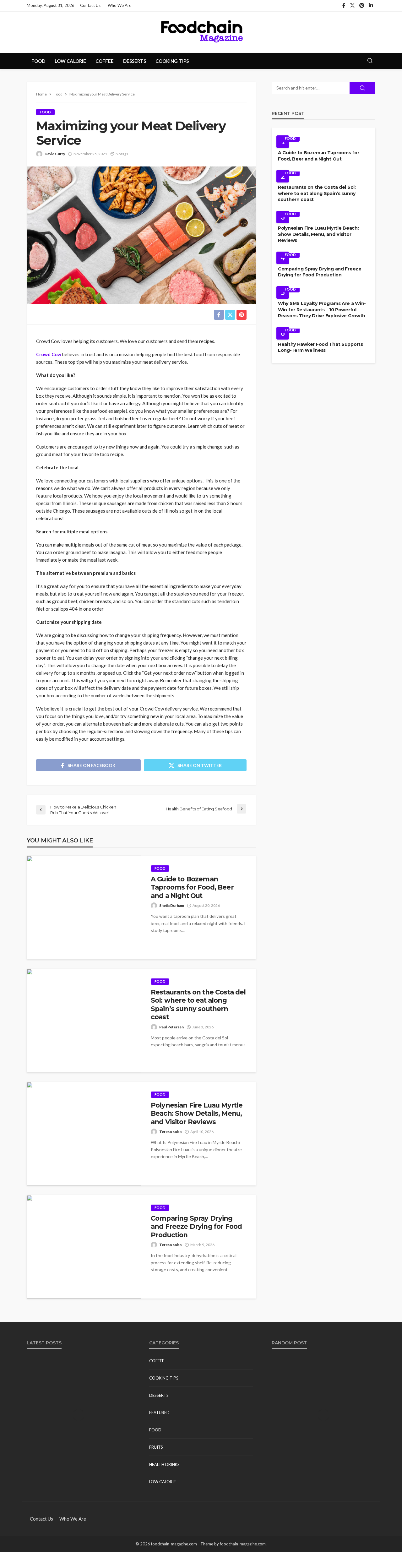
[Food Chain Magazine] (201, 32)
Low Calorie (70, 61)
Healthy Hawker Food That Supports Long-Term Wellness (320, 347)
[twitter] (352, 5)
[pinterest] (362, 5)
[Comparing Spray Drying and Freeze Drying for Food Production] (84, 1247)
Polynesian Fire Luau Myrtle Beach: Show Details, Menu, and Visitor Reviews (196, 1113)
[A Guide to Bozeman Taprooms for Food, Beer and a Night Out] (84, 907)
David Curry (55, 153)
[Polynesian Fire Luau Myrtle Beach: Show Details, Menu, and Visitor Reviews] (84, 1133)
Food (38, 61)
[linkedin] (371, 5)
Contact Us (90, 5)
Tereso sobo (170, 1131)
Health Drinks (164, 1464)
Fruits (156, 1447)
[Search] (370, 61)
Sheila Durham (171, 905)
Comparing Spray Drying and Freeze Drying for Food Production (196, 1226)
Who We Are (119, 5)
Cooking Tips (172, 61)
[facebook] (344, 5)
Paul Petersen (171, 1027)
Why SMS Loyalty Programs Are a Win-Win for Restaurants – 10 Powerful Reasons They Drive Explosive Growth (322, 310)
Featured (159, 1412)
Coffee (104, 61)
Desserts (134, 61)
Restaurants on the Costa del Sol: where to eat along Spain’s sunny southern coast (198, 1004)
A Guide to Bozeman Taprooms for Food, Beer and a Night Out (192, 887)
